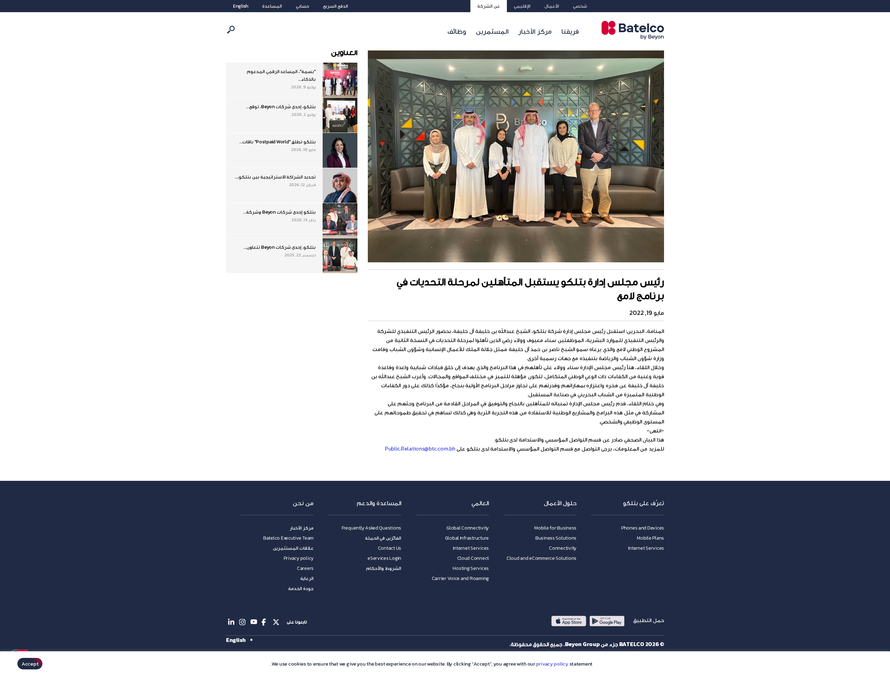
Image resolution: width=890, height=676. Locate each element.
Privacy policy (299, 558)
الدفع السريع (335, 6)
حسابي (302, 6)
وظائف (456, 31)
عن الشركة (488, 6)
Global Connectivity (467, 528)
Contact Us (389, 548)
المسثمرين (492, 31)
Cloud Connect (473, 558)
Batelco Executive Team (288, 538)
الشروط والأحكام (383, 568)
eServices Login (384, 558)
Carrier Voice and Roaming (460, 578)
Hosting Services (471, 568)
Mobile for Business (555, 528)
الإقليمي (522, 6)
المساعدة (272, 6)
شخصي (580, 6)
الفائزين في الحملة (383, 538)
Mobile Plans (650, 538)
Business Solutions (555, 538)
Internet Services (646, 548)
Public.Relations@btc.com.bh (420, 448)
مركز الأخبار (535, 31)
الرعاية (307, 578)
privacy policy (552, 664)
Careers (305, 568)
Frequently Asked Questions (371, 528)
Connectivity (562, 548)
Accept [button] (30, 664)
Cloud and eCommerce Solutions (541, 558)
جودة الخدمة (301, 588)
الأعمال (551, 6)
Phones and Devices (642, 528)
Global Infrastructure (467, 538)
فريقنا (570, 31)
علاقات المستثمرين (293, 548)
